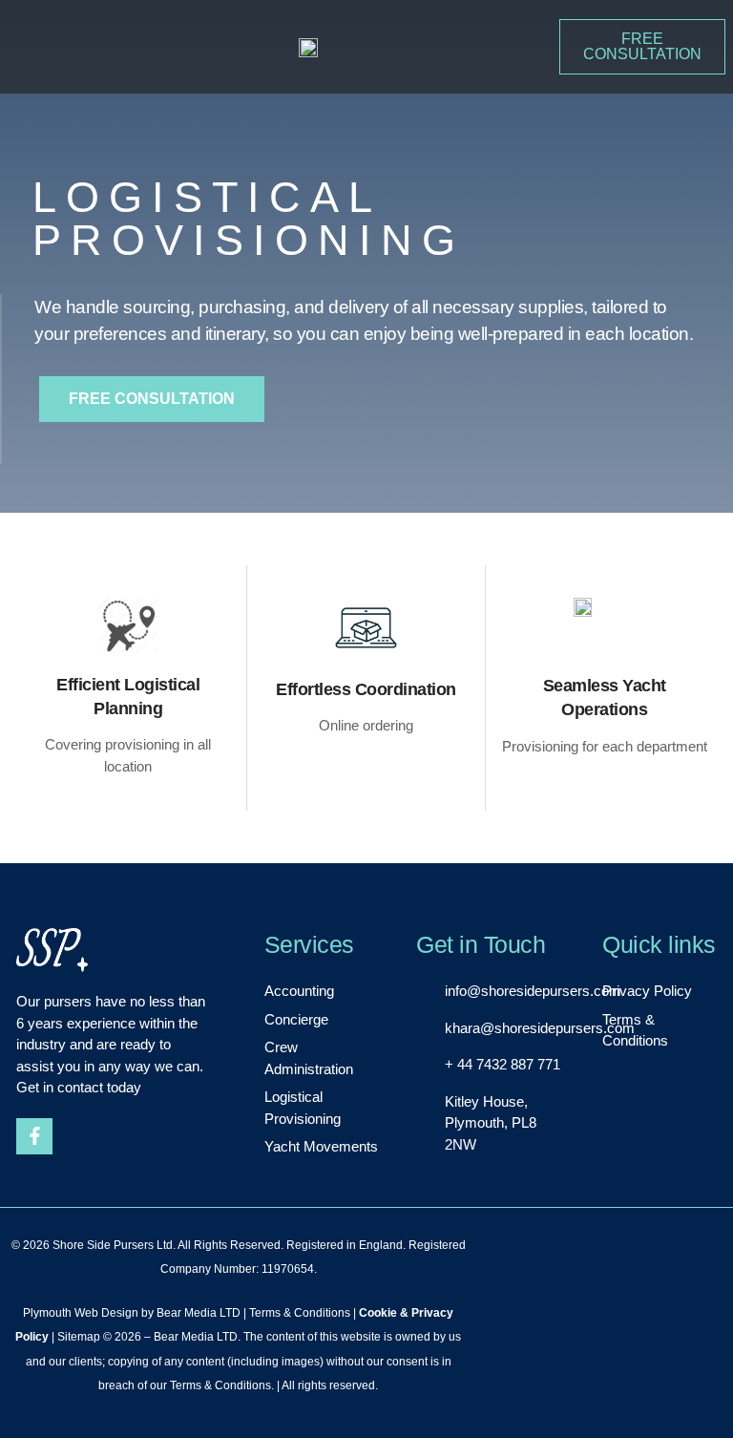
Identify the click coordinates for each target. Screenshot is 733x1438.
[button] (27, 49)
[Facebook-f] (34, 1136)
